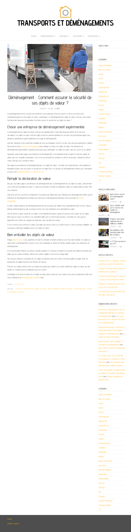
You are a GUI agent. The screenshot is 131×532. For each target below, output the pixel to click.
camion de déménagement (30, 146)
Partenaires (93, 36)
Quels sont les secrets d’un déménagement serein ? (117, 196)
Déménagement (47, 36)
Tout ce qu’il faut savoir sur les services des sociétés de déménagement (117, 208)
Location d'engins (104, 114)
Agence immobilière (105, 65)
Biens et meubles (104, 69)
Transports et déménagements (65, 22)
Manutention (102, 123)
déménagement (79, 288)
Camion (101, 74)
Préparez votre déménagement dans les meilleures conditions (117, 221)
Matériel (101, 127)
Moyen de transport (105, 132)
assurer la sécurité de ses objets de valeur (30, 288)
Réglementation (103, 149)
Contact (9, 519)
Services (102, 154)
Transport (78, 36)
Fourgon (101, 105)
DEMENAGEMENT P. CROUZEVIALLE (30, 172)
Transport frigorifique (106, 171)
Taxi (100, 163)
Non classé (102, 136)
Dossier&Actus (104, 96)
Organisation (103, 145)
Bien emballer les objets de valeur (60, 288)
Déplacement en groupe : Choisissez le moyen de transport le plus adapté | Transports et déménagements (112, 330)
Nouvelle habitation (105, 140)
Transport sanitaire (105, 176)
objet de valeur (17, 240)
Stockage (102, 158)
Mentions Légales (13, 523)
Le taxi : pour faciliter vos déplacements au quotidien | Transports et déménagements (112, 373)
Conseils (101, 83)
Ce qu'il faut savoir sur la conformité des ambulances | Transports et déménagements (112, 358)
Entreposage (103, 100)
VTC (100, 180)
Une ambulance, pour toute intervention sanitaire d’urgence (117, 232)
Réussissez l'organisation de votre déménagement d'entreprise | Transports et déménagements (112, 312)
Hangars (101, 109)
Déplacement (103, 92)
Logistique (63, 36)
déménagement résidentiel (30, 277)
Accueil (34, 36)
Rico (58, 109)
